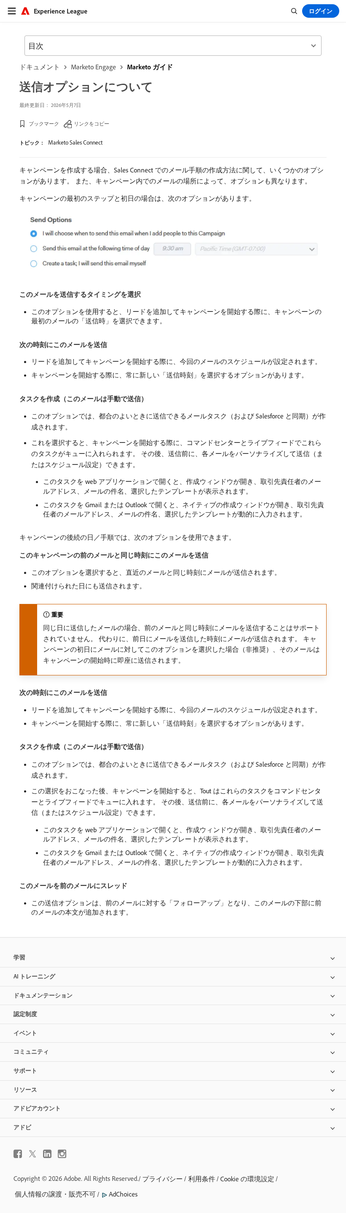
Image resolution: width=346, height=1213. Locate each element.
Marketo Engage (93, 67)
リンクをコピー (91, 123)
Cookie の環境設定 (247, 1179)
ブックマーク (44, 123)
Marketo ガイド (150, 67)
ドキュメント (39, 67)
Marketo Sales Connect (75, 142)
